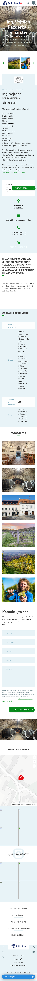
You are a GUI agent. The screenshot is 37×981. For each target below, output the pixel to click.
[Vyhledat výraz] (28, 3)
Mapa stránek (18, 962)
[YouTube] (3, 952)
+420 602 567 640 (19, 232)
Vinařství (29, 42)
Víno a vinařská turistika (14, 42)
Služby (29, 39)
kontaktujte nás (21, 188)
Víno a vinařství (18, 922)
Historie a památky (18, 908)
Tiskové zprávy (18, 959)
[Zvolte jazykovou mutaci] (22, 3)
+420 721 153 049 (18, 235)
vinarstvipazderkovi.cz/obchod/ (13, 172)
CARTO (34, 804)
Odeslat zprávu (21, 709)
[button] (3, 63)
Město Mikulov (6, 39)
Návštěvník (19, 39)
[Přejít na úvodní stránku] (10, 3)
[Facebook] (3, 946)
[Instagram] (3, 957)
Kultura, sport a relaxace (18, 928)
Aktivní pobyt (18, 915)
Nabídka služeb (18, 935)
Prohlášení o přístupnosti (18, 965)
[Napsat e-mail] (33, 952)
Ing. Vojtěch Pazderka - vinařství (16, 45)
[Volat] (33, 946)
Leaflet (13, 804)
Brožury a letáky (18, 956)
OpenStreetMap (21, 804)
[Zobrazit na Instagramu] (9, 818)
